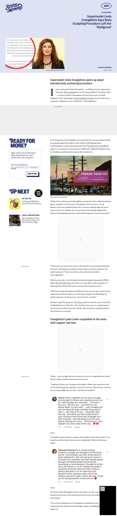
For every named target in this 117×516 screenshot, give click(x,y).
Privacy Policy (13, 168)
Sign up (30, 174)
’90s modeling (69, 92)
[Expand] (101, 488)
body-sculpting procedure (84, 98)
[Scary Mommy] (14, 8)
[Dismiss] (114, 488)
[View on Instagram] (80, 240)
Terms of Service (34, 167)
